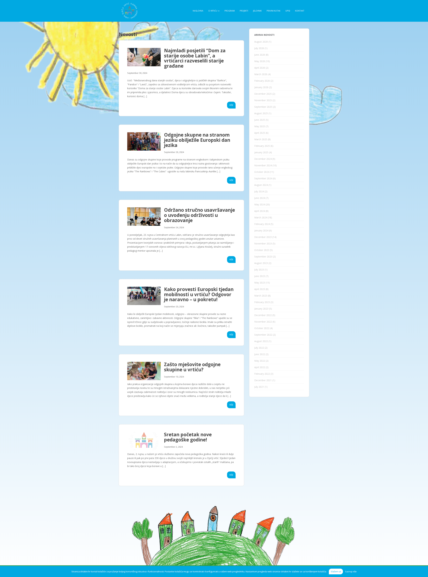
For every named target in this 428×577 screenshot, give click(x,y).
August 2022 (261, 341)
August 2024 (261, 184)
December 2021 (263, 380)
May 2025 (259, 126)
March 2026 (260, 74)
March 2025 (260, 139)
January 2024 (261, 230)
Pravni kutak (273, 10)
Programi (230, 10)
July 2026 (259, 48)
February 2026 (262, 80)
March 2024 (260, 217)
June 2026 (259, 54)
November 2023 (263, 243)
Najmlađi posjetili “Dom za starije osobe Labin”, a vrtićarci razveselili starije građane (195, 58)
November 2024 (263, 165)
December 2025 (263, 93)
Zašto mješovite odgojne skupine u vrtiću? (192, 367)
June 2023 (259, 276)
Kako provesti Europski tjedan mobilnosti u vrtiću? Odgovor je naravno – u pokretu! (199, 294)
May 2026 (259, 61)
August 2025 (261, 113)
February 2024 (262, 224)
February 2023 (262, 302)
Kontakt (299, 10)
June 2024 (259, 198)
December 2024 (263, 158)
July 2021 (259, 386)
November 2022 (263, 321)
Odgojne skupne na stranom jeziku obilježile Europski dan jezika (197, 140)
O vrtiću (213, 10)
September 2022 (263, 334)
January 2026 (261, 87)
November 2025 (263, 100)
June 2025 (259, 119)
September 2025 (263, 106)
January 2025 (261, 152)
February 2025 (262, 145)
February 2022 (262, 373)
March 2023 (260, 295)
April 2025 (259, 132)
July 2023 (259, 269)
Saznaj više (351, 571)
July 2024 (259, 191)
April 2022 (259, 367)
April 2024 (259, 211)
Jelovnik (257, 10)
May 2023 (259, 282)
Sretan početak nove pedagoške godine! (188, 437)
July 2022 (259, 347)
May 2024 (259, 204)
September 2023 (263, 256)
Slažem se (336, 571)
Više (231, 105)
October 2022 (261, 328)
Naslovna (198, 10)
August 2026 (261, 41)
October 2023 (261, 250)
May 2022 (259, 360)
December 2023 (263, 237)
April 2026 (259, 67)
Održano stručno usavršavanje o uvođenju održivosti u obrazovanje (199, 215)
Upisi (287, 10)
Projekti (244, 10)
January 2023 (261, 308)
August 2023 (261, 263)
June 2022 (259, 354)
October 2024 (261, 171)
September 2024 (263, 178)
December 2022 (263, 315)
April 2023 (259, 289)
